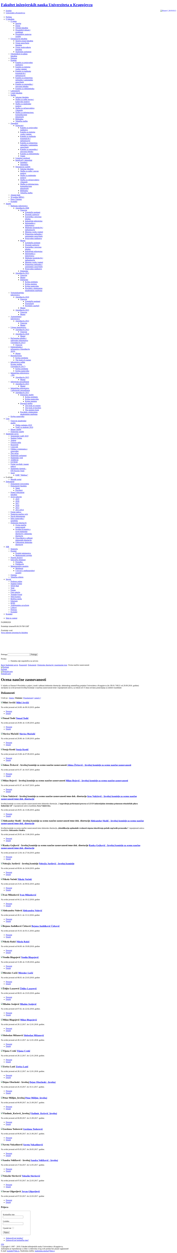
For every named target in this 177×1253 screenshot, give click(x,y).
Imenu (11, 698)
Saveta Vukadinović (33, 1144)
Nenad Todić (22, 718)
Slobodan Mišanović (34, 1035)
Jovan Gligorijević (31, 1191)
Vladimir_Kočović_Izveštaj (43, 1113)
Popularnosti (28, 698)
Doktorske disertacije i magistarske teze (52, 665)
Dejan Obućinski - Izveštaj (43, 1082)
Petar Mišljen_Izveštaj (36, 1098)
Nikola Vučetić (25, 879)
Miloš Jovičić (22, 702)
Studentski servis (11, 665)
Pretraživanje (6, 674)
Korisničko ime (9, 1215)
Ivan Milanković (28, 895)
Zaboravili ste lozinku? (14, 1238)
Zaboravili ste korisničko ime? (17, 1240)
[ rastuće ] (37, 698)
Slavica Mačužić (27, 734)
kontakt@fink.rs (13, 1251)
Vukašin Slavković (31, 1176)
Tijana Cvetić (23, 1051)
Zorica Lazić (22, 1066)
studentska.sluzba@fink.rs (45, 1251)
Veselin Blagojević (30, 957)
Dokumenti (32, 665)
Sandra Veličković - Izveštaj (44, 1160)
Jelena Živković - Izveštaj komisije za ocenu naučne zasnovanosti (99, 765)
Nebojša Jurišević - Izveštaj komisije (56, 863)
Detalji (8, 714)
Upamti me (7, 1228)
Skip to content (11, 618)
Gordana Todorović (33, 1129)
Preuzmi (9, 711)
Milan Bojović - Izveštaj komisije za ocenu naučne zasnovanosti (97, 780)
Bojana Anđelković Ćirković (46, 926)
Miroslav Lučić (25, 973)
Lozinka (6, 1221)
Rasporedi (23, 665)
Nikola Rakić (23, 941)
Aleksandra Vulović (32, 910)
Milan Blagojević (28, 1020)
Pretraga (4, 654)
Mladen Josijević (28, 1004)
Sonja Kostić (22, 749)
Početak (4, 669)
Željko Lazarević (28, 988)
